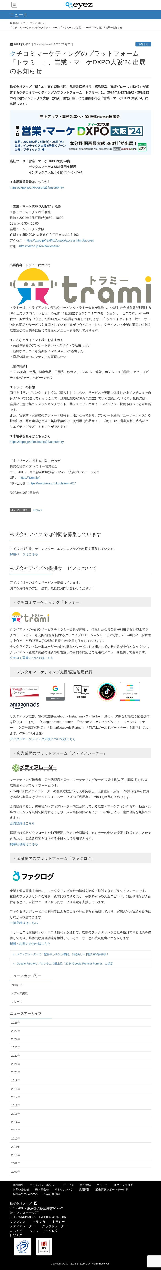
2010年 (15, 1155)
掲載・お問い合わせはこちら (30, 943)
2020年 (15, 1072)
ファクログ (50, 1230)
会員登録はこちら (22, 823)
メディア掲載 (19, 993)
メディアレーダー (22, 1226)
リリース (16, 1001)
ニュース (102, 1185)
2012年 (15, 1138)
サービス (68, 1185)
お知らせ (143, 44)
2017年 (15, 1097)
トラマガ (39, 1221)
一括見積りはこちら (24, 923)
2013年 (15, 1130)
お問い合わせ (21, 1189)
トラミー (58, 1221)
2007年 (15, 1171)
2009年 (15, 1163)
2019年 (15, 1080)
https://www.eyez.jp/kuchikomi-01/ (52, 483)
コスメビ (16, 1230)
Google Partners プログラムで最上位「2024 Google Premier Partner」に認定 (65, 963)
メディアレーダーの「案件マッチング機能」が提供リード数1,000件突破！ (63, 954)
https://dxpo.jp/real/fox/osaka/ (39, 246)
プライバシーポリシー (43, 1185)
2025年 (15, 1030)
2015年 (15, 1113)
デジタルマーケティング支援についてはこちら (43, 739)
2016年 (15, 1105)
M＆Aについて (64, 1189)
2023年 (15, 1047)
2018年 (15, 1088)
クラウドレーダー (54, 1226)
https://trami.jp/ (29, 477)
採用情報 (84, 1189)
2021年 (15, 1063)
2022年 (15, 1055)
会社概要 (18, 1185)
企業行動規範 (51, 1194)
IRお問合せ (42, 1189)
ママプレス (18, 1221)
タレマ (34, 1230)
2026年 (15, 1022)
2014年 (15, 1122)
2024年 (15, 1039)
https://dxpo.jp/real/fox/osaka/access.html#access (60, 240)
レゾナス (16, 1235)
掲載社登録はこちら (24, 844)
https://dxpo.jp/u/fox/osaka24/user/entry (37, 187)
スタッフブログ (123, 1185)
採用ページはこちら (24, 554)
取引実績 (85, 1185)
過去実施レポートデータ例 (111, 1189)
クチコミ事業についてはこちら (32, 657)
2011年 (15, 1146)
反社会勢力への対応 (25, 1194)
